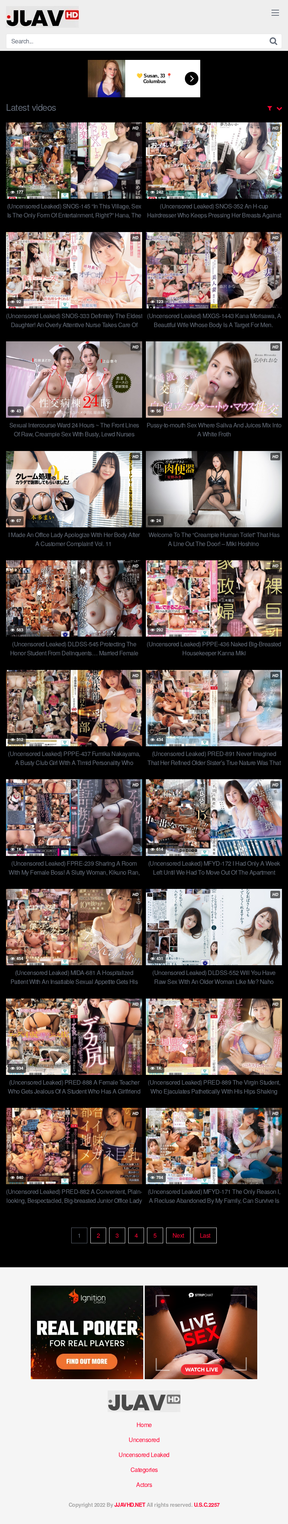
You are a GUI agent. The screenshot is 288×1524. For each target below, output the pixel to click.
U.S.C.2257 (207, 1504)
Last (205, 1235)
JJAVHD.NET (130, 1504)
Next (178, 1235)
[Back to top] (275, 1508)
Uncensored (144, 1439)
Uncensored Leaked (144, 1454)
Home (144, 1424)
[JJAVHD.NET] (42, 17)
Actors (144, 1484)
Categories (144, 1469)
